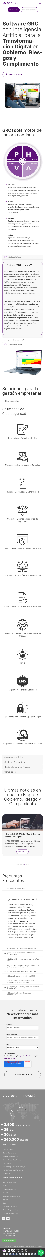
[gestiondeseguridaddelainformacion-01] (22, 540)
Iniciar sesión (14, 10)
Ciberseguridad (8, 1149)
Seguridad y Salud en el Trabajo (14, 1167)
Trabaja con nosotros (10, 1206)
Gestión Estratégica (9, 1153)
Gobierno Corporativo (10, 1156)
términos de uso (9, 1058)
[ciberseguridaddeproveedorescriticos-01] (22, 625)
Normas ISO (7, 1173)
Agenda (5, 1199)
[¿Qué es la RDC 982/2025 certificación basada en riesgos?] (22, 822)
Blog (4, 1203)
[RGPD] (22, 735)
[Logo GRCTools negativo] (14, 1250)
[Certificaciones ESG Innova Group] (22, 1254)
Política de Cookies (35, 1246)
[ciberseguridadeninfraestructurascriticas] (22, 567)
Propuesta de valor (9, 1182)
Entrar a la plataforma (10, 1213)
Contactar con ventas (29, 10)
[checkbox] (22, 1057)
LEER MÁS (22, 852)
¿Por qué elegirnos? (9, 1189)
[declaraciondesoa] (22, 429)
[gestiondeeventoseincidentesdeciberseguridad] (22, 510)
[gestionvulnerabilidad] (22, 456)
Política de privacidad (20, 1246)
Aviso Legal (7, 1246)
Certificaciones (8, 1186)
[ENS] (22, 681)
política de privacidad (27, 1056)
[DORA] (22, 708)
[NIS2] (22, 654)
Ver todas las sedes (9, 1240)
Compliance (7, 1163)
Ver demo (6, 1193)
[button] (17, 864)
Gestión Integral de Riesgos (12, 1160)
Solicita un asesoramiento (11, 1196)
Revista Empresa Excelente (12, 1210)
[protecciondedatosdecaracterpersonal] (22, 598)
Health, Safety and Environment (13, 1170)
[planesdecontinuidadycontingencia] (22, 483)
